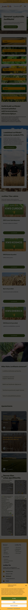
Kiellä (14, 602)
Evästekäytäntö (10, 608)
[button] (26, 585)
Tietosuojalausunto (16, 608)
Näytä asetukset (14, 605)
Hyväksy (14, 598)
